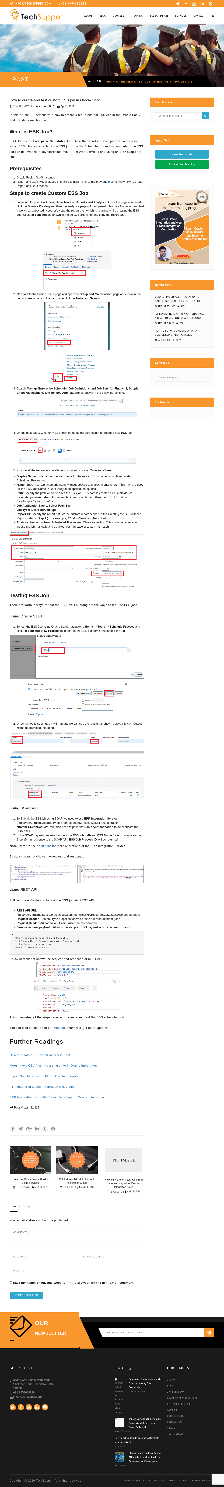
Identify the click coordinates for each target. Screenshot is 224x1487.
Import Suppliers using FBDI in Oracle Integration (45, 1076)
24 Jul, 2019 (23, 1187)
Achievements (175, 1392)
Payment (172, 1410)
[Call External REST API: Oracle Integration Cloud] (77, 1160)
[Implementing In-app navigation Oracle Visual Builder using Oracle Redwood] (119, 1423)
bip (99, 81)
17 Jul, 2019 (69, 1187)
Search (205, 115)
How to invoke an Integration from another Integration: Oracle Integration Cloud (123, 1183)
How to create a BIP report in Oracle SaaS (40, 1055)
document (44, 846)
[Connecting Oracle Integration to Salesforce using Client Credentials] (119, 1396)
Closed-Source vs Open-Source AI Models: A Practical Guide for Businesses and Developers (145, 1457)
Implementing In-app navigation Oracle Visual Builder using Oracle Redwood (179, 315)
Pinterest (211, 3)
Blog (170, 1386)
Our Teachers (175, 1416)
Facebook (186, 3)
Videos (171, 1428)
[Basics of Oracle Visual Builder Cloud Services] (30, 1160)
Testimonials (175, 1434)
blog (111, 181)
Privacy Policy (177, 1480)
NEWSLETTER (50, 1333)
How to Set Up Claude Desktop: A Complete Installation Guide (176, 332)
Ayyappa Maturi (23, 106)
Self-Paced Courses (179, 1404)
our (41, 1323)
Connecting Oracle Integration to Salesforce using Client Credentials (178, 298)
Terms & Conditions (202, 1480)
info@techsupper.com (32, 3)
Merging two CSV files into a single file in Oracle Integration (53, 1065)
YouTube (60, 1028)
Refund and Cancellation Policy (144, 1480)
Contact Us (174, 1422)
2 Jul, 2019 (116, 1191)
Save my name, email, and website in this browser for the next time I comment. (73, 1282)
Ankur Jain (41, 1187)
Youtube (195, 3)
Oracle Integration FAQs (182, 1398)
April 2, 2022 (67, 106)
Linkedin (203, 3)
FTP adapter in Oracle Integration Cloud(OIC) (42, 1086)
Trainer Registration (182, 154)
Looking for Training (182, 164)
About (171, 1380)
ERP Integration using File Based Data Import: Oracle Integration (57, 1097)
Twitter (178, 3)
